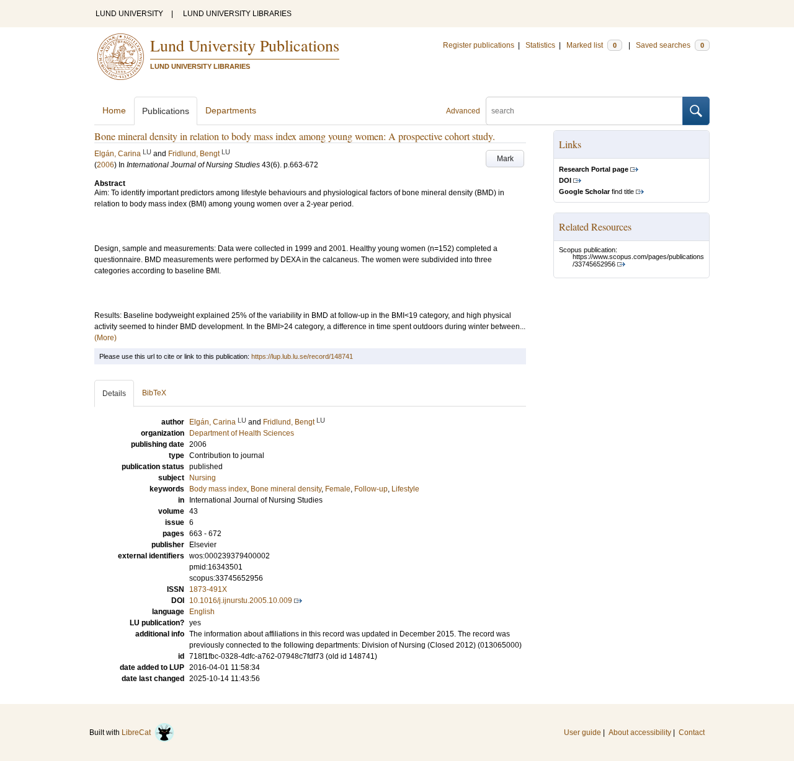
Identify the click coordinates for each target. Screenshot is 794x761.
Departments (230, 110)
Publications (165, 111)
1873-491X (208, 589)
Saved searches (670, 45)
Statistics (540, 45)
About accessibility (640, 732)
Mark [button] (505, 158)
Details (114, 393)
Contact (692, 732)
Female (337, 489)
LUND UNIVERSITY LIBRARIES (237, 13)
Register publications (478, 45)
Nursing (202, 477)
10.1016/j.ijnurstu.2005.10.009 (240, 600)
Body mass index (218, 489)
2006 (105, 165)
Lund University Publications (244, 45)
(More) (105, 337)
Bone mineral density (286, 489)
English (202, 611)
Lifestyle (405, 489)
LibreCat (138, 732)
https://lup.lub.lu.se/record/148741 (302, 356)
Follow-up (371, 489)
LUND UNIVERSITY (129, 13)
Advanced (463, 111)
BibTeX (154, 393)
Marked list (591, 45)
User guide (582, 732)
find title (596, 191)
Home (114, 110)
